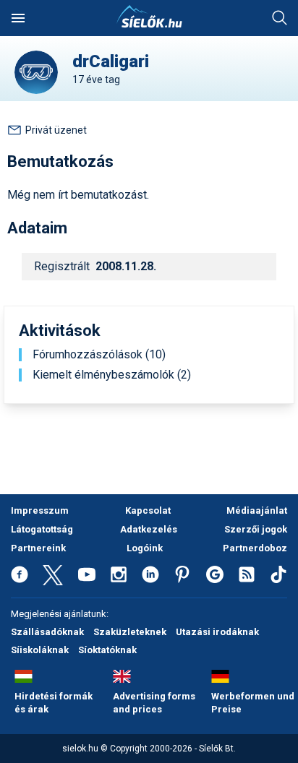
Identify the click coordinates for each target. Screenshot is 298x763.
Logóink (145, 548)
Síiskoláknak (40, 650)
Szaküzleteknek (129, 631)
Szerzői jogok (255, 529)
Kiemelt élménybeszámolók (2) (112, 375)
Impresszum (40, 510)
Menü (18, 18)
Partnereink (38, 548)
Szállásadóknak (47, 631)
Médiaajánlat (256, 510)
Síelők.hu (149, 16)
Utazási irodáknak (217, 631)
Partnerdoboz (255, 548)
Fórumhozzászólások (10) (99, 354)
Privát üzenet (56, 130)
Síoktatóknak (107, 650)
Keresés (280, 18)
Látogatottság (42, 529)
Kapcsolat (148, 510)
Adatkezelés (148, 529)
